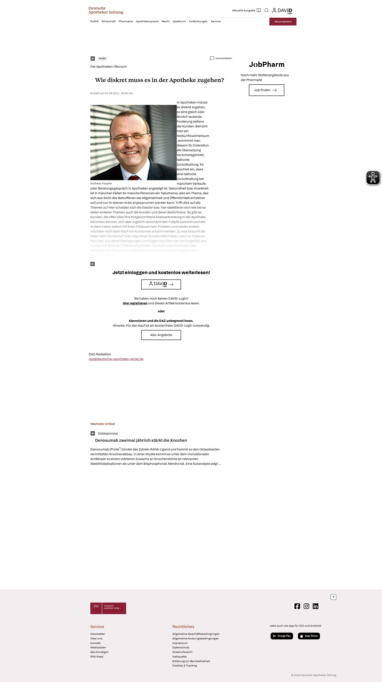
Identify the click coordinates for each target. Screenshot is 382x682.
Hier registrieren (135, 303)
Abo (283, 21)
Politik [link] (102, 58)
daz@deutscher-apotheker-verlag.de (116, 359)
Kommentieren (223, 58)
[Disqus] (161, 528)
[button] (105, 10)
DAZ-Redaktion (100, 354)
